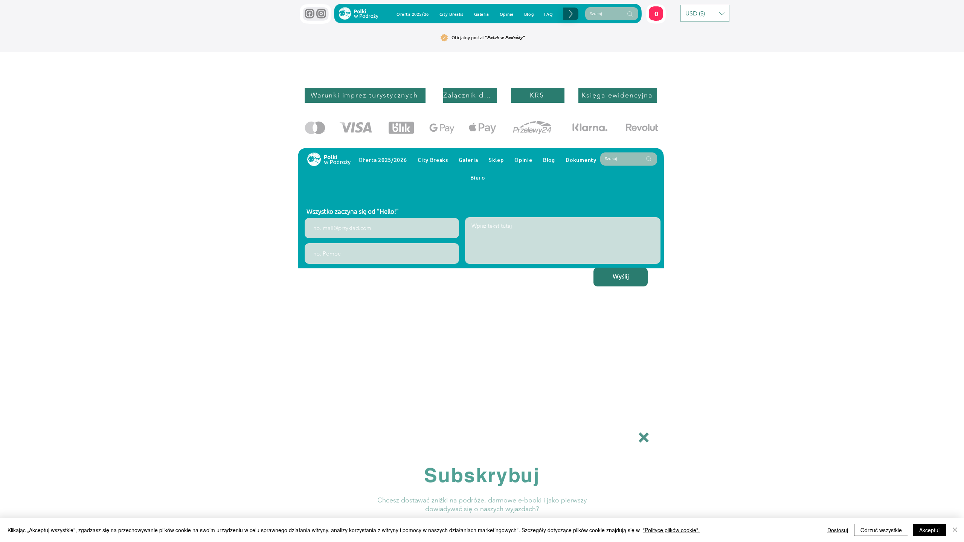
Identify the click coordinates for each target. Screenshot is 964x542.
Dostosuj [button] (837, 530)
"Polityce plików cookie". (671, 530)
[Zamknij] (954, 530)
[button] (644, 433)
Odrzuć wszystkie (881, 530)
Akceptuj (929, 530)
